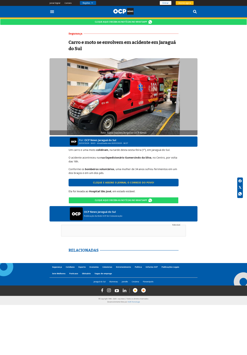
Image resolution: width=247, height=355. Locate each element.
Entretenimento (123, 267)
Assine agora (184, 3)
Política (138, 267)
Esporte (82, 267)
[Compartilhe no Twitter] (240, 187)
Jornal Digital (55, 3)
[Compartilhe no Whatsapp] (240, 194)
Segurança (57, 267)
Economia (94, 267)
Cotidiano (70, 267)
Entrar (165, 3)
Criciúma (135, 281)
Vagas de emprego (103, 273)
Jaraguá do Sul (99, 281)
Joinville (125, 281)
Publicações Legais (170, 267)
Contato (68, 3)
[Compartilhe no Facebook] (240, 181)
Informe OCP (152, 267)
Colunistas (107, 267)
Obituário (86, 273)
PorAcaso (73, 273)
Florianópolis (148, 281)
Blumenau (113, 281)
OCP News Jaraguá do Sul (100, 140)
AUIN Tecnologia (134, 302)
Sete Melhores (58, 273)
